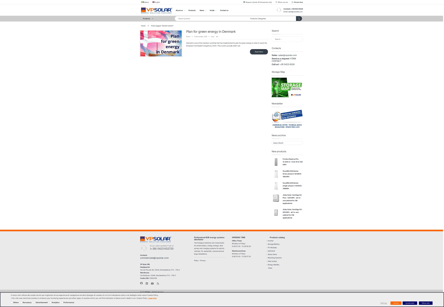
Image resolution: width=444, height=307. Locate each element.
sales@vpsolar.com (295, 12)
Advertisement (42, 302)
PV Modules (272, 248)
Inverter (271, 241)
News (202, 10)
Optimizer (271, 251)
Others (16, 302)
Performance (68, 302)
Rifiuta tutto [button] (426, 303)
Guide (212, 10)
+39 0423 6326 (287, 64)
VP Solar (147, 292)
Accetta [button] (396, 303)
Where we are (283, 2)
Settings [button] (383, 303)
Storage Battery (274, 244)
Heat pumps (272, 261)
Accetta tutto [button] (409, 303)
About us (179, 10)
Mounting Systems (275, 258)
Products (192, 10)
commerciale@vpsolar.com (154, 257)
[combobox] (212, 18)
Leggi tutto (152, 298)
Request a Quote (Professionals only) (259, 2)
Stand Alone (272, 254)
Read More (259, 52)
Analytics (55, 302)
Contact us (224, 10)
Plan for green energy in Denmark (211, 32)
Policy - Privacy (200, 260)
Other (270, 268)
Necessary (27, 302)
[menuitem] (145, 2)
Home (143, 26)
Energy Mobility (273, 265)
